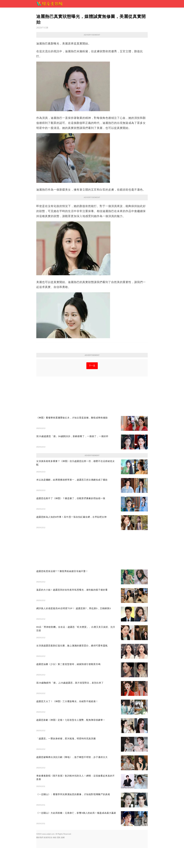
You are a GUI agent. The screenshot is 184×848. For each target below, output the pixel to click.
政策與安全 (48, 837)
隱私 (59, 837)
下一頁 (92, 366)
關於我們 (39, 837)
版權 (63, 837)
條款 (55, 837)
